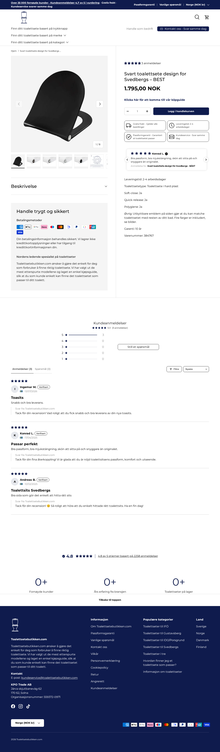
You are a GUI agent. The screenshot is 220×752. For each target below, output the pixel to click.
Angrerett (97, 681)
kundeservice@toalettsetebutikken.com (49, 677)
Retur (95, 674)
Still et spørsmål (138, 347)
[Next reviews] (206, 159)
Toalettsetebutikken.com (29, 739)
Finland (201, 647)
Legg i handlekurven (181, 111)
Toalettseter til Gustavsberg (162, 633)
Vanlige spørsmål (170, 4)
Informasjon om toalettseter (162, 671)
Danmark (202, 640)
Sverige (201, 626)
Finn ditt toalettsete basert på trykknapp (39, 28)
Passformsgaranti (102, 633)
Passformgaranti (144, 4)
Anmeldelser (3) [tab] (22, 369)
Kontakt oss (99, 647)
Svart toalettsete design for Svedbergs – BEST (40, 51)
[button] (207, 17)
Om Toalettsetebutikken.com (111, 626)
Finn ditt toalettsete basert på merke (36, 35)
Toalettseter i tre (155, 654)
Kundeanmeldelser (104, 688)
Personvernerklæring (105, 660)
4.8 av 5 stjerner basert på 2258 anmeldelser (128, 556)
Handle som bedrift (139, 28)
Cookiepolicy (99, 667)
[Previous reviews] (127, 159)
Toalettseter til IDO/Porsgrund (163, 640)
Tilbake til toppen (110, 599)
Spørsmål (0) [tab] (43, 369)
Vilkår (94, 654)
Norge (200, 633)
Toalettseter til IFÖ (155, 626)
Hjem (14, 51)
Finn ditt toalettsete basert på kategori (38, 42)
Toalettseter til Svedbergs (160, 647)
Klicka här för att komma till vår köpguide (154, 100)
